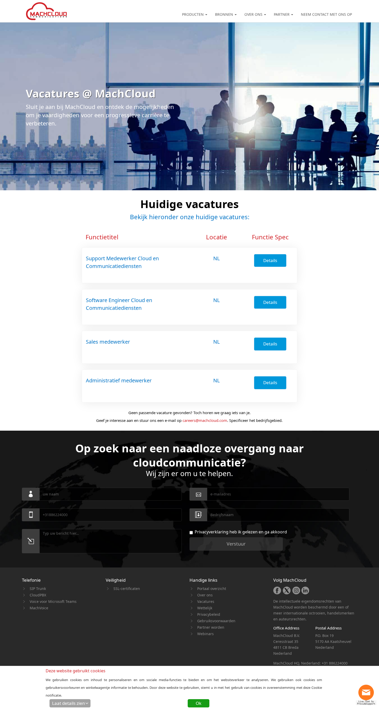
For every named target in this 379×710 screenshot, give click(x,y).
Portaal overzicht (211, 588)
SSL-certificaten (126, 588)
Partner (282, 14)
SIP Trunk (38, 588)
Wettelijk (204, 607)
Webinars (205, 633)
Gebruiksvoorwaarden (216, 620)
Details (270, 260)
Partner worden (210, 627)
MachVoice (39, 607)
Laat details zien (68, 703)
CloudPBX (38, 595)
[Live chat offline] (367, 694)
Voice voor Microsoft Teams (53, 601)
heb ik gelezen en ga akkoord (241, 532)
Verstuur (236, 544)
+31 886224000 (335, 663)
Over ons (253, 14)
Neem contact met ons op (326, 14)
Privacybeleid (208, 614)
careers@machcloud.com (205, 420)
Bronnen (224, 14)
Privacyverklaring (211, 532)
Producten (193, 14)
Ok (198, 703)
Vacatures (205, 601)
